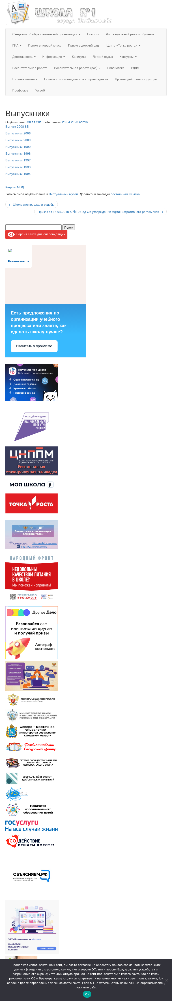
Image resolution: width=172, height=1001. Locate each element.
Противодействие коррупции (136, 79)
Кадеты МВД (14, 187)
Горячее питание (24, 79)
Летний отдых (103, 56)
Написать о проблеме (34, 346)
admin (83, 122)
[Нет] (166, 980)
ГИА (15, 45)
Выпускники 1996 (18, 167)
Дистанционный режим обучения (130, 34)
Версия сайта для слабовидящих (40, 234)
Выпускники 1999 (18, 146)
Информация (52, 56)
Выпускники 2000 (18, 140)
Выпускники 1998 (18, 153)
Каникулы (79, 56)
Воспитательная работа (29, 67)
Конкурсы (127, 56)
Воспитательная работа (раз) (76, 67)
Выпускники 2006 (18, 133)
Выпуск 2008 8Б (17, 126)
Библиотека (115, 67)
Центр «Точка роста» (121, 45)
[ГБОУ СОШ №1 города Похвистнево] (59, 12)
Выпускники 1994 (18, 173)
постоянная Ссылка (125, 194)
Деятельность (22, 56)
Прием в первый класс (44, 45)
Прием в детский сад (83, 45)
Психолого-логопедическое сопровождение (76, 79)
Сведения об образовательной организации (45, 34)
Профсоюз (20, 90)
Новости (93, 34)
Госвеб (40, 90)
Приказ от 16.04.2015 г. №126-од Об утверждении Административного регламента (100, 211)
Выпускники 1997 (18, 160)
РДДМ (135, 67)
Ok (87, 994)
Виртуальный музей (63, 194)
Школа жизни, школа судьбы (31, 204)
